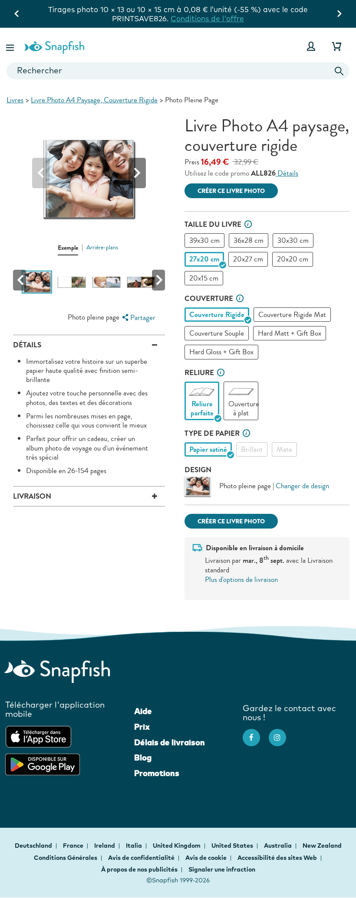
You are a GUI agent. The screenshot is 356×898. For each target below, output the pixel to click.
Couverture (209, 298)
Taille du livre (213, 224)
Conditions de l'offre (207, 18)
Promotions (156, 773)
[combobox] (178, 70)
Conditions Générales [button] (65, 858)
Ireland (105, 845)
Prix (142, 727)
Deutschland (34, 845)
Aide (143, 711)
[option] (204, 240)
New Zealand (322, 845)
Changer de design (302, 485)
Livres (15, 100)
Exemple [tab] (68, 247)
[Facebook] (256, 733)
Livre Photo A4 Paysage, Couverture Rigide (94, 100)
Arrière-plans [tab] (102, 247)
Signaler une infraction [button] (221, 869)
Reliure (199, 372)
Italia (134, 845)
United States (232, 845)
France (74, 845)
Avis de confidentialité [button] (141, 858)
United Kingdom (177, 845)
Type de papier (212, 433)
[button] (11, 46)
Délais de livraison (169, 742)
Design (198, 469)
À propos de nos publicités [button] (139, 869)
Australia (278, 845)
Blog (143, 757)
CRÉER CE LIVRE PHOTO (231, 191)
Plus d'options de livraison (241, 579)
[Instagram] (282, 733)
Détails (287, 173)
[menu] (137, 317)
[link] (201, 392)
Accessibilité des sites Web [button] (277, 858)
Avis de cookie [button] (206, 858)
